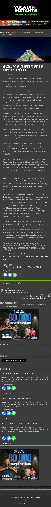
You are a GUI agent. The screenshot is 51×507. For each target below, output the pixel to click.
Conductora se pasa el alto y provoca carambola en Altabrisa (34, 296)
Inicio (2, 33)
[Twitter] (10, 275)
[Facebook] (5, 275)
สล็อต (38, 498)
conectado (38, 305)
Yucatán (18, 283)
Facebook (11, 267)
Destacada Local (12, 33)
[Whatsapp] (15, 275)
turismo (9, 283)
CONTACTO (15, 498)
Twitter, (20, 267)
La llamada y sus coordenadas (18, 373)
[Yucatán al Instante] (25, 10)
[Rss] (25, 500)
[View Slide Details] (19, 325)
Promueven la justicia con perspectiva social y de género (16, 290)
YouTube (29, 267)
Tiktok (38, 267)
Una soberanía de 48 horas (16, 398)
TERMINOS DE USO (28, 498)
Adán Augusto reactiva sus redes (19, 423)
